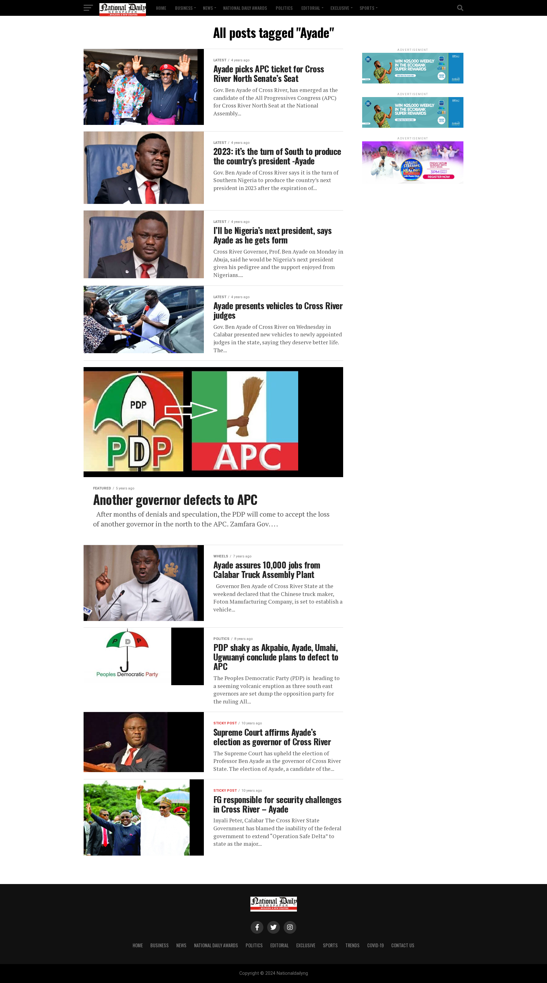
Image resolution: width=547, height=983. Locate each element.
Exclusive (339, 7)
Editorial (310, 7)
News (208, 7)
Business (183, 7)
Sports (367, 7)
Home (161, 7)
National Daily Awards (245, 7)
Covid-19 (375, 945)
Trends (352, 945)
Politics (284, 7)
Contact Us (402, 945)
